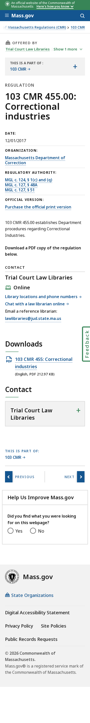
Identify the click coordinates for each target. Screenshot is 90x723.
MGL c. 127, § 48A (21, 185)
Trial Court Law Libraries (28, 48)
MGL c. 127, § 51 (20, 190)
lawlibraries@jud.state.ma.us (33, 318)
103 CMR (77, 27)
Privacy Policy (19, 626)
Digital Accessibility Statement (37, 612)
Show (65, 48)
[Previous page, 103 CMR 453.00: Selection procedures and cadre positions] (8, 476)
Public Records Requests (31, 639)
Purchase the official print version (38, 207)
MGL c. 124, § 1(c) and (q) (28, 180)
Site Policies (53, 626)
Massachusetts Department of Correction (35, 160)
